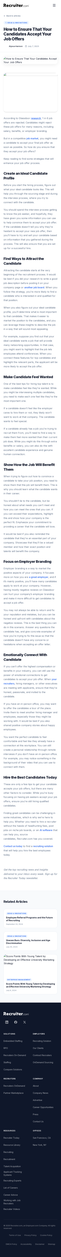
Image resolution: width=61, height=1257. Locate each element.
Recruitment (9, 1159)
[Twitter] (24, 1022)
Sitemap (51, 1244)
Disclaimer (39, 1244)
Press (35, 1114)
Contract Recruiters (42, 1055)
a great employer (38, 577)
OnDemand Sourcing (43, 1062)
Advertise (37, 1100)
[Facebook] (15, 1022)
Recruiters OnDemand (14, 1086)
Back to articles (14, 16)
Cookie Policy (46, 1235)
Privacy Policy (30, 1235)
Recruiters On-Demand (15, 1055)
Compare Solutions (13, 1069)
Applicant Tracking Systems (13, 1173)
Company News (40, 1093)
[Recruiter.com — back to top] (16, 5)
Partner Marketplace (14, 1093)
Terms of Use (15, 1235)
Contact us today (13, 846)
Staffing (7, 1062)
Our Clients (38, 1048)
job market (32, 138)
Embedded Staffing (13, 1041)
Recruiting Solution (42, 1041)
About (36, 1086)
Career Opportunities (43, 1107)
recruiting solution (43, 846)
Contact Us (38, 1121)
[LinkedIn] (7, 1022)
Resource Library (12, 1145)
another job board (34, 287)
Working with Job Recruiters (12, 1202)
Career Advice (11, 1195)
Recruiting (8, 1152)
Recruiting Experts (12, 1180)
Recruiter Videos (12, 1209)
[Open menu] (54, 5)
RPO (6, 1048)
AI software (46, 830)
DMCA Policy (11, 1244)
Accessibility (26, 1244)
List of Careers (11, 1187)
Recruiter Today (11, 1138)
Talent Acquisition (12, 1166)
